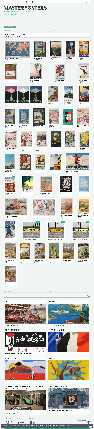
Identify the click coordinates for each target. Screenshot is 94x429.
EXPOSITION (81, 21)
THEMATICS (68, 21)
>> (54, 30)
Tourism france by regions (9, 26)
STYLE (42, 21)
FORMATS (5, 21)
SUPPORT (30, 21)
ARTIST (55, 21)
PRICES (17, 21)
